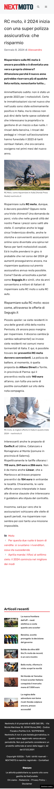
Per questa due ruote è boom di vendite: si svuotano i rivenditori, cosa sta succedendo (25, 545)
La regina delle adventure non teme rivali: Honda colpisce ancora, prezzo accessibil (31, 702)
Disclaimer (27, 784)
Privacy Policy (38, 780)
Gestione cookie (46, 786)
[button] (38, 7)
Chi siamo (12, 780)
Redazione (24, 780)
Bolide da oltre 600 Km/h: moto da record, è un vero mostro (32, 653)
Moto (11, 535)
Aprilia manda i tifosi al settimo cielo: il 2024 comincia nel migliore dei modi (25, 559)
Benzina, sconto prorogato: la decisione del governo (32, 639)
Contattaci (44, 760)
